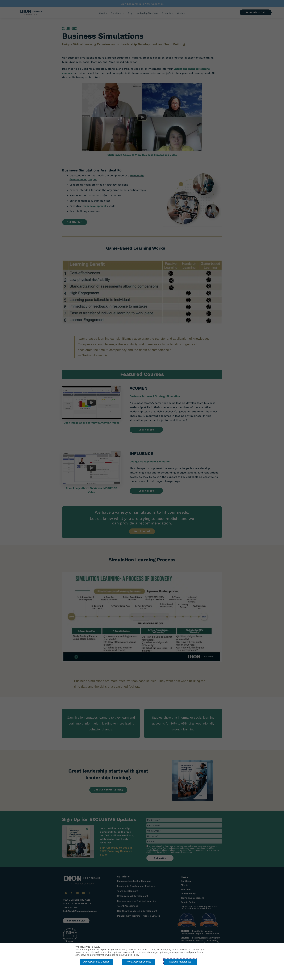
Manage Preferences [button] (180, 961)
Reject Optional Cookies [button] (138, 961)
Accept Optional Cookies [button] (96, 961)
